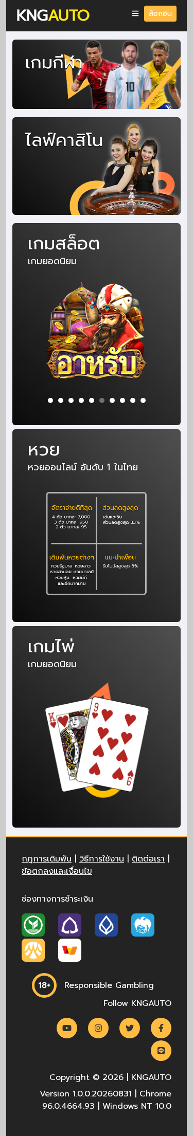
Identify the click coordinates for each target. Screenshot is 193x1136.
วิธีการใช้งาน (101, 859)
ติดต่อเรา (148, 859)
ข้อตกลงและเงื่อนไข (57, 871)
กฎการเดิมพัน (47, 859)
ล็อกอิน (160, 13)
